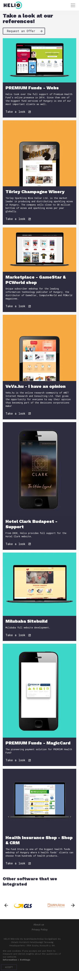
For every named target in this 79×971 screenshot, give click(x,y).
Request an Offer (22, 31)
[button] (6, 905)
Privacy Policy (40, 929)
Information (10, 959)
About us (38, 924)
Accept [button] (9, 967)
